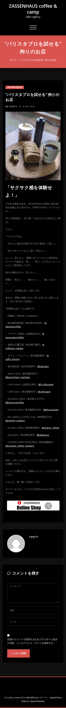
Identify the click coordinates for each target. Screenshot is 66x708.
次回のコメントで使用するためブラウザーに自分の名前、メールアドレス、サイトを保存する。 (32, 641)
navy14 (13, 106)
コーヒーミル (28, 106)
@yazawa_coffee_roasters (19, 445)
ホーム (13, 60)
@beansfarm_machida (17, 377)
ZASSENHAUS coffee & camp (33, 9)
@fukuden (43, 366)
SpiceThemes (37, 701)
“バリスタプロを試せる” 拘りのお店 (38, 60)
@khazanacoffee (14, 402)
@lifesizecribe (51, 409)
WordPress (32, 697)
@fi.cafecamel (46, 384)
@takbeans (43, 434)
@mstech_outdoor (15, 420)
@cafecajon (44, 391)
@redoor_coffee (50, 427)
